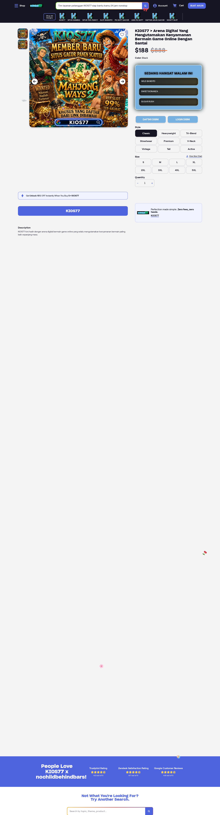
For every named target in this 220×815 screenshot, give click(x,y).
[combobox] (99, 5)
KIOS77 (73, 211)
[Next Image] (122, 81)
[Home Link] (36, 5)
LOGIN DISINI (183, 119)
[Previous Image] (34, 81)
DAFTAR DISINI (151, 119)
